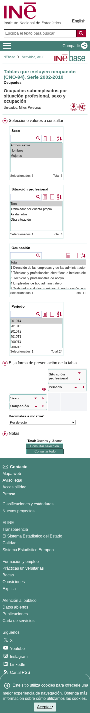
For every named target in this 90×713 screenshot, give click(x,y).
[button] (74, 45)
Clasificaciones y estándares (28, 504)
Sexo (16, 131)
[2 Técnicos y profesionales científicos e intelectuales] (48, 272)
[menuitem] (45, 238)
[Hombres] (36, 150)
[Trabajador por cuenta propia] (36, 209)
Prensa (8, 494)
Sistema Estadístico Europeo (28, 550)
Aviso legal (12, 480)
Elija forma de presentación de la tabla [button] (43, 363)
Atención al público (19, 600)
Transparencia (15, 529)
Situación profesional (30, 189)
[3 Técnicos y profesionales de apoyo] (48, 278)
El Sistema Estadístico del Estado (32, 536)
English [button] (79, 21)
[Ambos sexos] (36, 145)
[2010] (36, 321)
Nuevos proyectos (18, 511)
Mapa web (11, 473)
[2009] (36, 342)
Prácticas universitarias (23, 568)
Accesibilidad (14, 487)
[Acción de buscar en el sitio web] (81, 33)
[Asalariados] (36, 214)
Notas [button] (14, 433)
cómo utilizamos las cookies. (61, 698)
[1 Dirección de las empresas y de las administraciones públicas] (48, 267)
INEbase (8, 57)
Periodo (18, 306)
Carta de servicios (18, 621)
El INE (8, 523)
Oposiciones (13, 582)
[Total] (36, 203)
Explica (9, 589)
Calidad (9, 543)
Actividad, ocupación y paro (42, 57)
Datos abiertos (15, 607)
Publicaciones (15, 614)
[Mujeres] (36, 155)
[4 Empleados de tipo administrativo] (48, 283)
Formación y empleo (20, 561)
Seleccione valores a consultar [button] (36, 120)
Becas (8, 575)
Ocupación (21, 248)
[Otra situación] (36, 219)
